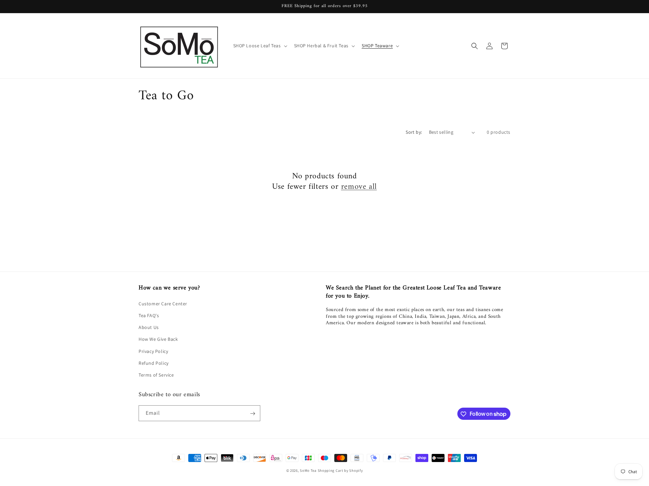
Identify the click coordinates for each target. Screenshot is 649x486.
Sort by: (414, 132)
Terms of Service (156, 375)
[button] (259, 46)
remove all (359, 187)
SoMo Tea (308, 470)
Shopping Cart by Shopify (340, 470)
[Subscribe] (252, 413)
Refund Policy (154, 363)
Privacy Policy (153, 351)
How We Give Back (158, 339)
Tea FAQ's (149, 315)
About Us (149, 327)
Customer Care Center (163, 303)
